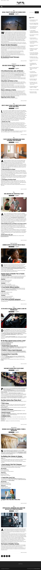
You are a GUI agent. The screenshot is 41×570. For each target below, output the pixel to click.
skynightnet (17, 13)
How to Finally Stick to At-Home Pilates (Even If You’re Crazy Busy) (14, 106)
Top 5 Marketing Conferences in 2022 (33, 72)
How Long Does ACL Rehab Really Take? (14, 194)
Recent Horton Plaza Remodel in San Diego (33, 92)
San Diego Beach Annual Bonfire (34, 61)
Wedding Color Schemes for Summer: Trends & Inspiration (14, 429)
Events (2, 0)
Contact (8, 0)
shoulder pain (14, 270)
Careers (14, 307)
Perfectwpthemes (37, 568)
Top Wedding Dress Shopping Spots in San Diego (33, 64)
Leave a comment (24, 60)
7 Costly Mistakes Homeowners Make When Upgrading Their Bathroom (14, 139)
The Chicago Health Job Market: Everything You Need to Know (34, 75)
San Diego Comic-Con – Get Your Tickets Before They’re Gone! (33, 83)
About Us (4, 0)
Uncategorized (14, 63)
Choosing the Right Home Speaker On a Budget (34, 87)
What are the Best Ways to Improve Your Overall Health (34, 68)
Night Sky (20, 2)
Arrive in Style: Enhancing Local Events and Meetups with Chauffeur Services (14, 508)
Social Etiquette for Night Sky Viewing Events (14, 12)
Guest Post (14, 427)
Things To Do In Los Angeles (34, 89)
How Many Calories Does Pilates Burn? (14, 368)
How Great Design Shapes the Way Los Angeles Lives (13, 66)
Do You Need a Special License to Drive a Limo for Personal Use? (13, 309)
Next (9, 556)
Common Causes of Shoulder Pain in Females (14, 245)
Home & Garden (14, 243)
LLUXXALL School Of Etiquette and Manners (8, 39)
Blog (13, 10)
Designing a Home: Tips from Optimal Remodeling (34, 57)
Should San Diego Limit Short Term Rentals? (33, 79)
